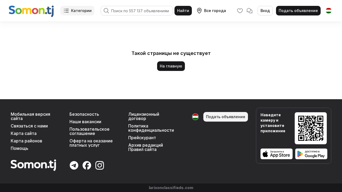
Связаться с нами (29, 126)
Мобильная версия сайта (30, 116)
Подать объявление (298, 10)
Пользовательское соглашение (89, 131)
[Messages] (249, 10)
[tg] (328, 10)
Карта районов (26, 141)
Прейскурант (142, 137)
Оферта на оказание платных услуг (91, 143)
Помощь (19, 148)
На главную (171, 66)
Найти (183, 10)
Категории (81, 10)
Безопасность (84, 114)
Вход (265, 10)
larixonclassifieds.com (171, 187)
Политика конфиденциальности (151, 128)
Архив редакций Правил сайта (145, 147)
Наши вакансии (85, 121)
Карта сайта (24, 133)
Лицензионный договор (143, 116)
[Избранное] (240, 10)
